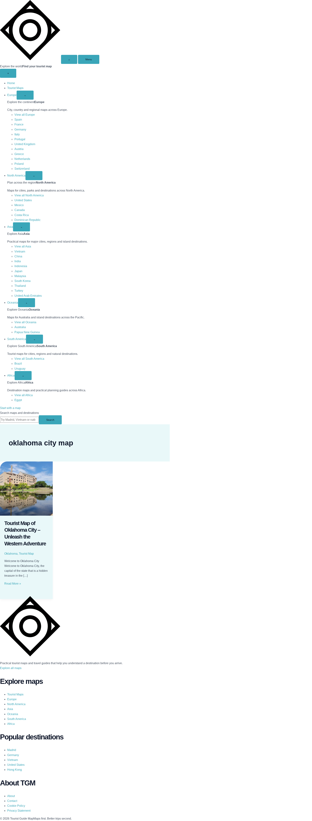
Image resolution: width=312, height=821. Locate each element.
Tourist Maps (15, 88)
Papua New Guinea (27, 332)
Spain (18, 119)
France (18, 124)
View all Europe (24, 114)
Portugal (19, 139)
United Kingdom (24, 144)
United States (23, 200)
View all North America (29, 195)
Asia (10, 226)
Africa (11, 375)
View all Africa (23, 395)
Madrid (11, 750)
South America (16, 339)
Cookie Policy (16, 805)
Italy (17, 134)
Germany (20, 129)
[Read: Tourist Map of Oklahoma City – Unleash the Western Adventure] (26, 488)
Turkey (18, 290)
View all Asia (22, 246)
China (18, 256)
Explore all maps (10, 668)
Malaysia (20, 276)
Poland (19, 163)
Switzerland (22, 168)
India (17, 261)
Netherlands (22, 158)
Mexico (19, 205)
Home (11, 83)
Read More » (12, 583)
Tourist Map (26, 553)
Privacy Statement (19, 810)
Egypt (18, 400)
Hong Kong (14, 769)
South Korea (22, 280)
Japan (18, 271)
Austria (18, 149)
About (11, 796)
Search (50, 419)
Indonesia (20, 266)
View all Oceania (25, 322)
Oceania (12, 302)
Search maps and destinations (19, 412)
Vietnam (19, 251)
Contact (12, 800)
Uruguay (19, 368)
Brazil (18, 363)
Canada (19, 210)
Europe (12, 95)
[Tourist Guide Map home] (30, 59)
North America (16, 175)
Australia (20, 327)
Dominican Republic (27, 219)
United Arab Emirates (28, 295)
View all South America (29, 358)
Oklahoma (11, 553)
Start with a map (10, 408)
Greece (19, 154)
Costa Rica (21, 215)
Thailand (20, 285)
